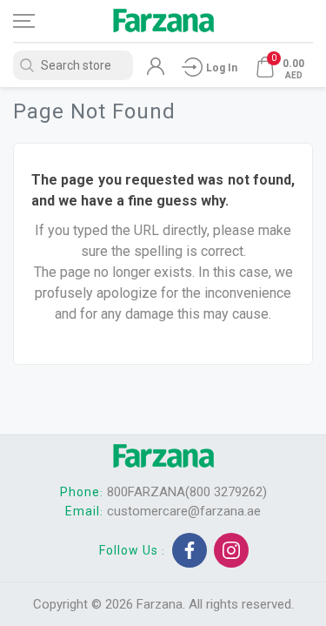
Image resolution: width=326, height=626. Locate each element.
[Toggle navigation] (39, 21)
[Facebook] (189, 550)
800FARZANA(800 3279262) (187, 492)
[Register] (155, 70)
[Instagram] (231, 550)
